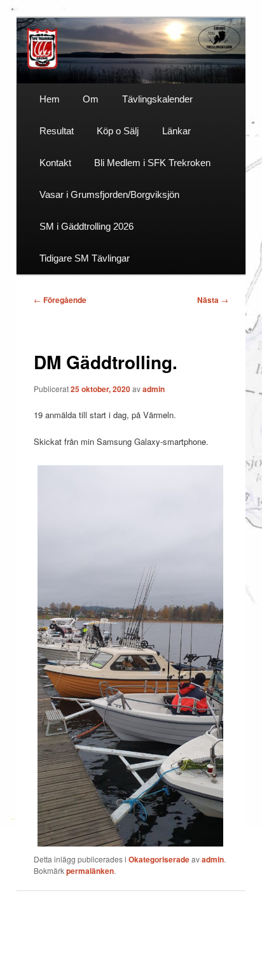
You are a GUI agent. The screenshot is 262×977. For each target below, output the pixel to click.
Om (91, 99)
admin (153, 389)
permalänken (90, 870)
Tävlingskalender (157, 99)
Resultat (56, 130)
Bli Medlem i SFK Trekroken (152, 162)
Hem (49, 99)
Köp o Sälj (118, 130)
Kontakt (55, 162)
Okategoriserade (159, 859)
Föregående (60, 300)
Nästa (212, 300)
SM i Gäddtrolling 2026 (86, 226)
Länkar (176, 130)
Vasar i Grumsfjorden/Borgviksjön (109, 194)
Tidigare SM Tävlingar (84, 258)
